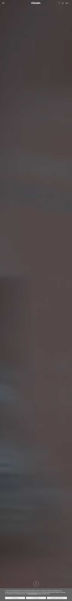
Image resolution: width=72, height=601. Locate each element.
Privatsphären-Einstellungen (57, 597)
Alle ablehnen (36, 597)
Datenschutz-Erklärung (33, 593)
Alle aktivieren (15, 597)
